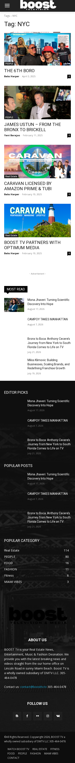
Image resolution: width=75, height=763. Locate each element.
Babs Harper (11, 76)
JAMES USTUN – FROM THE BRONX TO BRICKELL (32, 127)
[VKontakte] (58, 716)
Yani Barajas (12, 135)
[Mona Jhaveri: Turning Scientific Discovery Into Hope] (14, 305)
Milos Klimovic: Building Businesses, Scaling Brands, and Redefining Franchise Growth (49, 364)
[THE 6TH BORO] (37, 48)
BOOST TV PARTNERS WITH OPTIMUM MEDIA (32, 245)
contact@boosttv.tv (33, 687)
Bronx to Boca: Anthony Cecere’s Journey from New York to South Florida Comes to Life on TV (49, 343)
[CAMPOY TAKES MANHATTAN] (14, 324)
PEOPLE (9, 63)
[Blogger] (17, 716)
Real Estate (11, 176)
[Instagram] (48, 716)
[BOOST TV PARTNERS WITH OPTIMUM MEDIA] (37, 220)
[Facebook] (27, 716)
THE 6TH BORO (19, 70)
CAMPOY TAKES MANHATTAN (48, 319)
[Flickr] (37, 716)
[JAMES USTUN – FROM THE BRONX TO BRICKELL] (37, 102)
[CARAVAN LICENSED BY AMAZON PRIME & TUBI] (37, 161)
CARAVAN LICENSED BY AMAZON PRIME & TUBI (28, 186)
